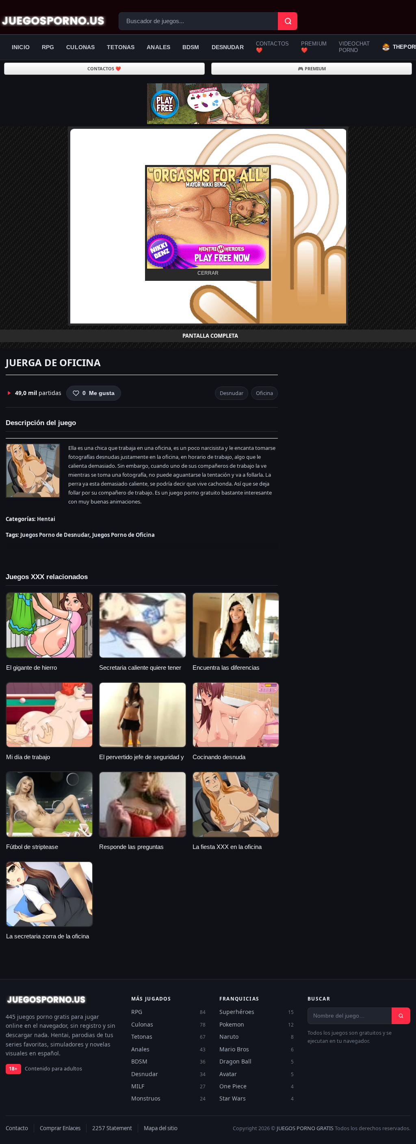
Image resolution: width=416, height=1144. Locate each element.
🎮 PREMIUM (312, 68)
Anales (158, 47)
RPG (48, 47)
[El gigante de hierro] (49, 625)
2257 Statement (112, 1128)
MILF (168, 1086)
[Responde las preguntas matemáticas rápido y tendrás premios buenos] (142, 804)
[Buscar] (401, 1015)
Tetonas (120, 47)
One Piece (256, 1086)
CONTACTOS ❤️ (272, 47)
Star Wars (256, 1098)
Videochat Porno (354, 47)
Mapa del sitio (161, 1128)
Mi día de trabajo (28, 757)
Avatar (256, 1074)
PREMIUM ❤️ (314, 47)
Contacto (17, 1128)
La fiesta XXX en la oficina (227, 847)
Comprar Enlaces (60, 1128)
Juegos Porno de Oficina (123, 534)
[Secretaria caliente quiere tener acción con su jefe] (142, 625)
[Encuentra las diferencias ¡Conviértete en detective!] (236, 625)
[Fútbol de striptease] (49, 804)
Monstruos (168, 1098)
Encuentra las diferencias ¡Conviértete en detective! (226, 671)
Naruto (256, 1036)
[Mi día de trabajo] (49, 715)
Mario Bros (256, 1049)
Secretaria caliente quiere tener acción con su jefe (140, 671)
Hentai (46, 519)
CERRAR (208, 273)
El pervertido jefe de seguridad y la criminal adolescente (141, 761)
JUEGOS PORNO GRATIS (305, 1128)
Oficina (264, 393)
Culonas (80, 47)
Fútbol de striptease (32, 847)
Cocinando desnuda (219, 757)
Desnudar (228, 47)
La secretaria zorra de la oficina (47, 936)
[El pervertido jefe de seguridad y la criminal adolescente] (142, 715)
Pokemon (256, 1024)
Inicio (21, 47)
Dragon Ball (256, 1061)
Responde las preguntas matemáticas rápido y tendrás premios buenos (138, 852)
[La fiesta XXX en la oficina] (236, 804)
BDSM (190, 47)
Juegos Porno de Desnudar (54, 534)
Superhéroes (256, 1012)
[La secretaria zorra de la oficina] (49, 894)
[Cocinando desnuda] (236, 715)
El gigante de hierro (31, 667)
